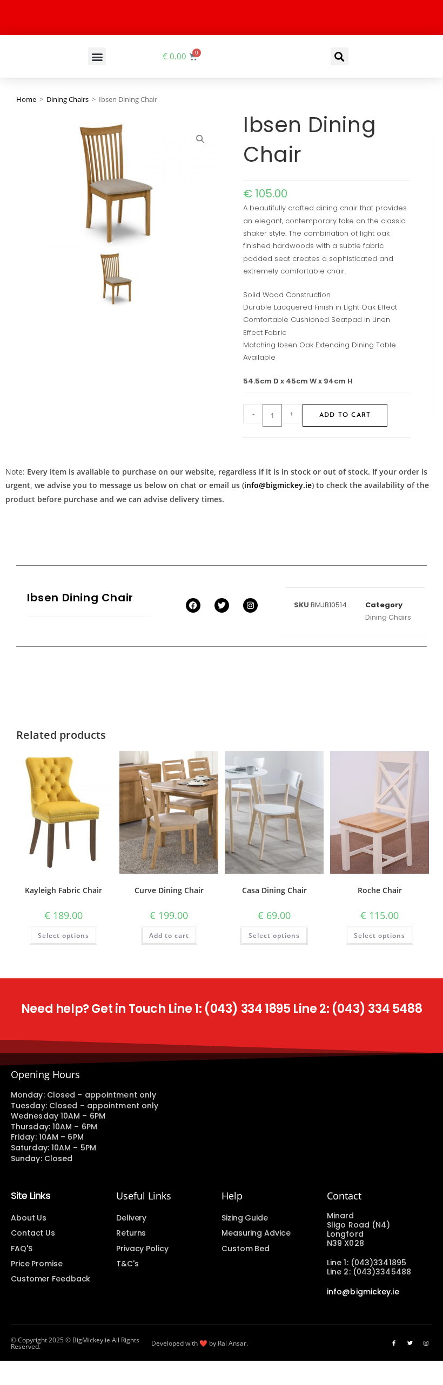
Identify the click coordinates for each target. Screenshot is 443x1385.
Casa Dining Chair (274, 890)
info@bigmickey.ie (278, 485)
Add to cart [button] (169, 935)
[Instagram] (250, 605)
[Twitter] (221, 605)
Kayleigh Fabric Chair (63, 890)
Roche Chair (380, 890)
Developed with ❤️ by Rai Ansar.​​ (199, 1343)
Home (26, 99)
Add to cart (345, 415)
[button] (97, 56)
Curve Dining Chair (169, 890)
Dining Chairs (67, 99)
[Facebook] (193, 605)
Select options (63, 935)
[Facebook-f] (394, 1343)
